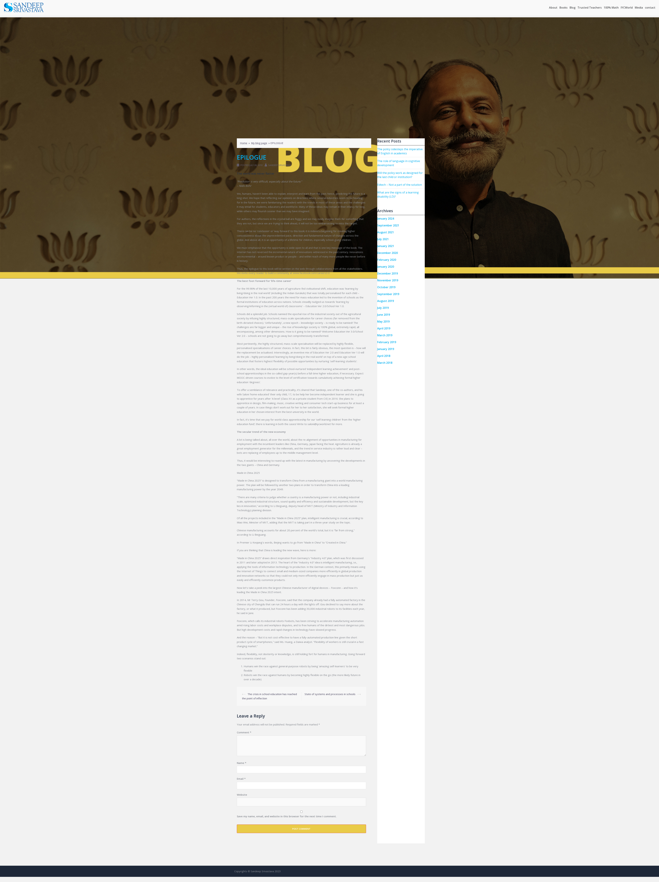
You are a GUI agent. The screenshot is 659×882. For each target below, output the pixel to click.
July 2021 (383, 239)
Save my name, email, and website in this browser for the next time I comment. (287, 816)
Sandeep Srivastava (279, 165)
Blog (572, 7)
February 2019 (386, 342)
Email (241, 778)
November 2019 (387, 280)
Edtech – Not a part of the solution (399, 185)
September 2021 (388, 225)
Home (243, 143)
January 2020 (385, 266)
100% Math (611, 7)
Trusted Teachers (589, 7)
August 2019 (385, 301)
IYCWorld (627, 7)
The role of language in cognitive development (398, 163)
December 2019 (387, 273)
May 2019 (383, 321)
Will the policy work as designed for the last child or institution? (400, 175)
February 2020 (386, 260)
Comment (244, 732)
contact (650, 7)
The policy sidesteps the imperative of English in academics (400, 151)
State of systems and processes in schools (330, 694)
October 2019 (386, 287)
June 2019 (383, 315)
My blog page (259, 143)
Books (563, 7)
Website (242, 794)
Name (241, 763)
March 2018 (384, 363)
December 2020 (387, 253)
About (553, 7)
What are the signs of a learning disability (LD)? (398, 194)
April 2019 (383, 328)
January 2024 (385, 218)
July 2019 (383, 308)
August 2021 (385, 232)
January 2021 (385, 246)
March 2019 (384, 335)
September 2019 (388, 294)
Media (639, 7)
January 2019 (385, 349)
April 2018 (383, 356)
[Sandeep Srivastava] (24, 7)
